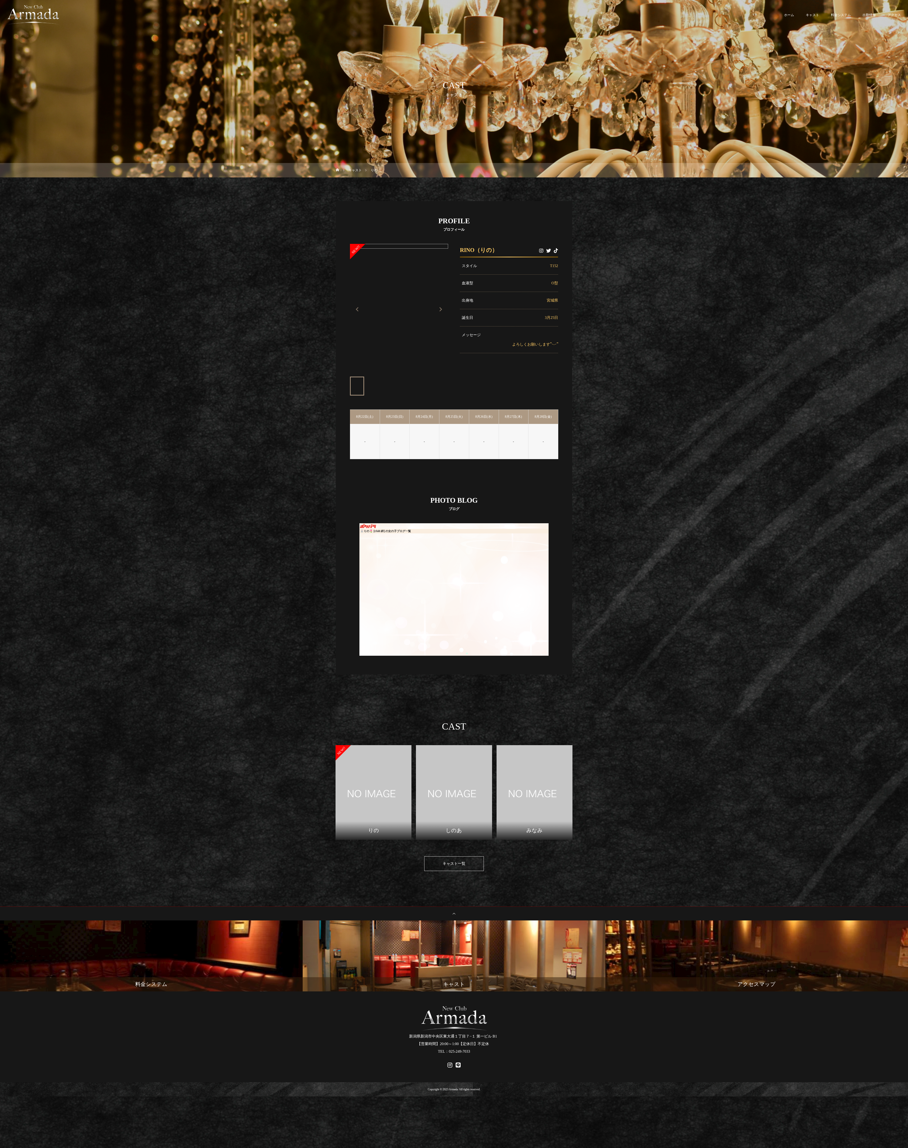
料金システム (841, 15)
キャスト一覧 (454, 864)
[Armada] (33, 15)
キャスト (812, 15)
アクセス (894, 15)
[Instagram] (541, 250)
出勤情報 (869, 15)
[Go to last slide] (357, 309)
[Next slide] (440, 309)
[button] (357, 386)
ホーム (789, 15)
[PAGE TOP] (454, 913)
